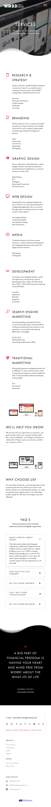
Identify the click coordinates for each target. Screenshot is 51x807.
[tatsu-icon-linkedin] (21, 724)
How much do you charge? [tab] (19, 572)
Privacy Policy (10, 745)
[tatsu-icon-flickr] (34, 724)
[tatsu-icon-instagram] (30, 724)
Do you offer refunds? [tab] (22, 604)
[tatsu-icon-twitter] (7, 724)
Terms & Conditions (12, 763)
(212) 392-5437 (15, 781)
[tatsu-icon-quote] (25, 646)
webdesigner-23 (14, 789)
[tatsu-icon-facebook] (17, 724)
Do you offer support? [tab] (22, 583)
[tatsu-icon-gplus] (12, 724)
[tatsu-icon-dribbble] (39, 724)
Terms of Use (10, 766)
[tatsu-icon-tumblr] (43, 724)
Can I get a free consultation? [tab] (18, 593)
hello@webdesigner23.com (19, 785)
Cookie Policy (10, 748)
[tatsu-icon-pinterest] (26, 724)
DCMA (8, 754)
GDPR (8, 751)
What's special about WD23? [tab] (21, 538)
